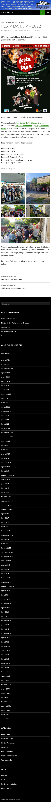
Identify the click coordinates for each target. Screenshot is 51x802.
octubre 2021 (6, 441)
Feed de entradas (7, 780)
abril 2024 (5, 390)
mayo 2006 (5, 714)
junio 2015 (5, 573)
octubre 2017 (6, 505)
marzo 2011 (5, 646)
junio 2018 (5, 488)
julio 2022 (5, 420)
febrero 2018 (6, 497)
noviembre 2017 (7, 501)
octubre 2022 (6, 415)
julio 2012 (5, 625)
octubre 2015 (6, 561)
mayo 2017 (5, 526)
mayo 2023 (5, 403)
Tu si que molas (6, 760)
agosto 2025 (5, 373)
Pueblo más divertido (9, 756)
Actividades (6, 22)
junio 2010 (5, 659)
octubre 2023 (6, 394)
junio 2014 (5, 595)
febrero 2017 (6, 531)
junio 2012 (5, 629)
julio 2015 (5, 569)
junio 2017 (5, 522)
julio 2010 (5, 655)
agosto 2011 (5, 638)
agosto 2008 (5, 676)
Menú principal (48, 12)
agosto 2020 (5, 454)
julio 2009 (5, 667)
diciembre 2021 (7, 432)
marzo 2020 (5, 458)
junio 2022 (5, 424)
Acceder (4, 775)
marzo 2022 (5, 428)
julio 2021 (5, 445)
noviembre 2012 (7, 620)
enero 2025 (5, 377)
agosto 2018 (5, 479)
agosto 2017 (5, 514)
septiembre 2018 (7, 475)
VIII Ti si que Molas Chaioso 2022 (13, 286)
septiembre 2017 (7, 509)
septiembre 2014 (7, 586)
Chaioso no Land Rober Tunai (12, 278)
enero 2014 (5, 599)
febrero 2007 (6, 702)
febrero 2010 (6, 663)
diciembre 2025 (7, 368)
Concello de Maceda (23, 125)
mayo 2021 (5, 450)
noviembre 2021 (7, 437)
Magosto (4, 747)
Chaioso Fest (6, 327)
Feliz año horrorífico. (9, 332)
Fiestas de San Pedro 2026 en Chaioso (15, 323)
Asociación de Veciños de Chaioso (30, 123)
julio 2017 (5, 518)
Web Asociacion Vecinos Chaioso (27, 31)
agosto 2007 (5, 693)
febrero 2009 (6, 672)
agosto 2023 (5, 398)
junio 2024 (5, 386)
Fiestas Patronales (8, 743)
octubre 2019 (6, 462)
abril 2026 (5, 364)
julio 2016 (5, 539)
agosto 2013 (5, 608)
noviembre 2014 (7, 582)
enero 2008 (5, 689)
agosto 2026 (5, 360)
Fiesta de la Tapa (18, 22)
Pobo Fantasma (7, 751)
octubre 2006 (6, 706)
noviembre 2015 (7, 556)
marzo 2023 (5, 407)
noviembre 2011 (7, 633)
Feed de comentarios (8, 784)
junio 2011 (5, 642)
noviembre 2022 (7, 411)
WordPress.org (6, 788)
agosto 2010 (5, 650)
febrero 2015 (6, 578)
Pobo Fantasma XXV (8, 319)
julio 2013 (5, 612)
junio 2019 (5, 471)
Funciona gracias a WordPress (10, 799)
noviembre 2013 (7, 603)
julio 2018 (5, 484)
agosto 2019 (5, 467)
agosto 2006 (5, 710)
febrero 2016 (6, 548)
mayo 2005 (5, 719)
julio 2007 (5, 697)
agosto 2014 (5, 591)
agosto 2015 (5, 565)
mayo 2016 (5, 544)
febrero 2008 (6, 685)
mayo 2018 (5, 492)
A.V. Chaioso (7, 12)
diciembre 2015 (7, 552)
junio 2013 (5, 616)
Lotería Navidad (7, 336)
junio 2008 (5, 680)
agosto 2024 (5, 381)
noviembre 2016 (7, 535)
